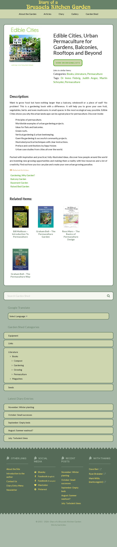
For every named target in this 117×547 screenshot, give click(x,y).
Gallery (74, 14)
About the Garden (27, 14)
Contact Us (11, 481)
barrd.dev (62, 525)
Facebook (45, 476)
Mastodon (42, 485)
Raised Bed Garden (19, 186)
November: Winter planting (21, 407)
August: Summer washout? (20, 430)
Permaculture (95, 73)
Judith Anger (90, 78)
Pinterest (42, 489)
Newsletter (11, 490)
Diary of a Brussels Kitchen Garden (58, 6)
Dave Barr (94, 469)
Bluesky (41, 472)
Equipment (13, 335)
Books (70, 73)
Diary (61, 14)
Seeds (11, 387)
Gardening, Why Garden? (22, 175)
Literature (80, 73)
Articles (47, 14)
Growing (18, 369)
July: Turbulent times (18, 438)
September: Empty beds (19, 422)
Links (10, 343)
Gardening (19, 365)
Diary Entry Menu (14, 485)
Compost (18, 360)
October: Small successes (20, 415)
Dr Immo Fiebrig (70, 78)
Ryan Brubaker (96, 473)
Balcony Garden (18, 179)
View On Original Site (68, 63)
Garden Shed (92, 14)
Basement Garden (19, 182)
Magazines (17, 378)
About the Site (13, 469)
